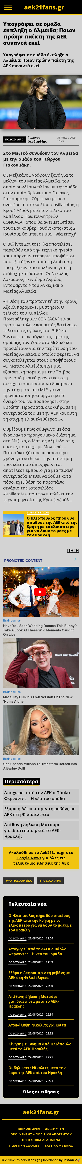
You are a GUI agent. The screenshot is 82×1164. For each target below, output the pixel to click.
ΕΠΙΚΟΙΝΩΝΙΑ (29, 1128)
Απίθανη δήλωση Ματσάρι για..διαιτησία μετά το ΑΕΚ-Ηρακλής (32, 830)
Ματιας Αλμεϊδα (20, 880)
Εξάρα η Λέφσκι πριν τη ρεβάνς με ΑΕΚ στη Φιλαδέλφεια (39, 811)
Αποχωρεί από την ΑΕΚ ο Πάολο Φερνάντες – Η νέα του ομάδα (37, 795)
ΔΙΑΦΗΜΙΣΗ (54, 1128)
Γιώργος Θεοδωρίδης (37, 139)
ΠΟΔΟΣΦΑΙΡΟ (14, 139)
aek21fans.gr (41, 1112)
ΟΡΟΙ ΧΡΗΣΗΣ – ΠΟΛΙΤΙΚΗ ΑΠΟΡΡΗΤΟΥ (41, 1134)
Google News (29, 857)
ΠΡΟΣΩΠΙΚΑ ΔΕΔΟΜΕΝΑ (41, 1140)
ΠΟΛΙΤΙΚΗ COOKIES (24, 1145)
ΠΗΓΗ (73, 550)
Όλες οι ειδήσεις (41, 1092)
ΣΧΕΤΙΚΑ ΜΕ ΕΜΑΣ (59, 1145)
